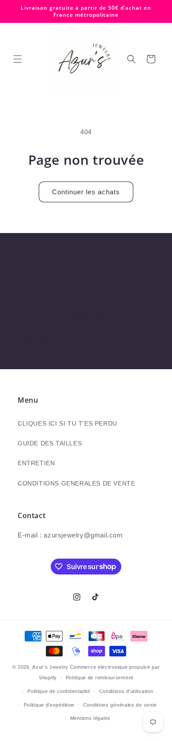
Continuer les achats (86, 192)
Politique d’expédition (49, 705)
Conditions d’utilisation (126, 691)
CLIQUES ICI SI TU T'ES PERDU (67, 423)
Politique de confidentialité (58, 691)
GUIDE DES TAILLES (50, 443)
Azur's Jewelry (50, 667)
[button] (17, 59)
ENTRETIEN (36, 463)
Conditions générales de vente (120, 705)
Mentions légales (90, 718)
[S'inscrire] (144, 341)
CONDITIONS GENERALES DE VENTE (76, 483)
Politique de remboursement (99, 677)
